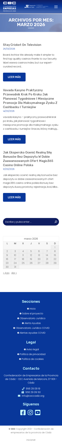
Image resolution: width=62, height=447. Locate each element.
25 (23, 263)
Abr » (14, 273)
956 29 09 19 (32, 388)
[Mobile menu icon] (54, 7)
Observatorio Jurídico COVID (33, 328)
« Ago (6, 273)
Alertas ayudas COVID (32, 332)
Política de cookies (33, 359)
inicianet (31, 439)
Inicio (33, 308)
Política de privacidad (32, 354)
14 (47, 255)
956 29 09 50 (33, 392)
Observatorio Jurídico (32, 318)
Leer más (14, 77)
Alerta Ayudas (33, 323)
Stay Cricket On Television (22, 45)
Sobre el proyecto (32, 313)
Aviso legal (32, 349)
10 (15, 255)
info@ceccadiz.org (32, 396)
